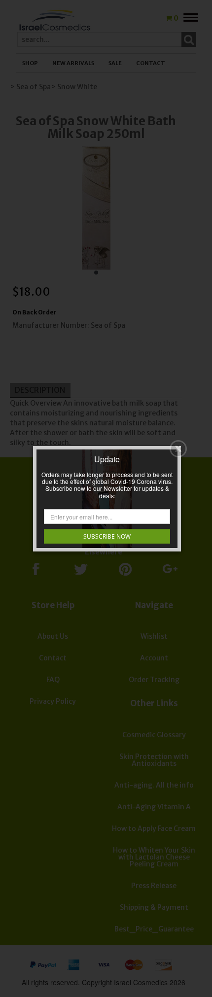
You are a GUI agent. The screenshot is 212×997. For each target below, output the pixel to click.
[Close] (178, 448)
